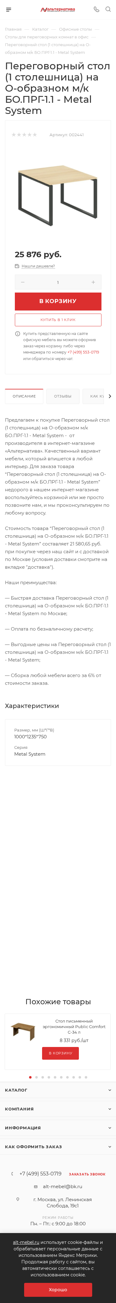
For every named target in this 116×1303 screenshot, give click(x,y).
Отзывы (63, 396)
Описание (24, 396)
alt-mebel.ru (26, 1242)
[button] (30, 1077)
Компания (19, 1108)
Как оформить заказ (33, 1146)
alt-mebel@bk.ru (62, 1186)
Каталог (16, 1090)
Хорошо (58, 1289)
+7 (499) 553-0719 (83, 352)
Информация (23, 1127)
